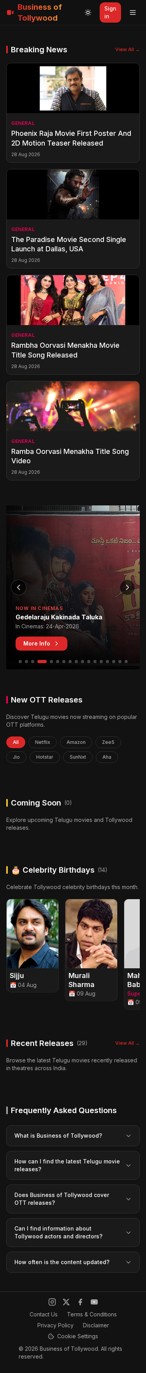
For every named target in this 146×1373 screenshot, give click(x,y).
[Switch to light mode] (88, 12)
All (16, 742)
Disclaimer (96, 1325)
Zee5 (108, 742)
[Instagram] (52, 1302)
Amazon (76, 742)
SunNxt (78, 757)
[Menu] (133, 12)
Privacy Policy (55, 1325)
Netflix (42, 742)
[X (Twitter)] (66, 1302)
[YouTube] (94, 1302)
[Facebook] (80, 1302)
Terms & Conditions (92, 1314)
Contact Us (44, 1314)
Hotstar (44, 757)
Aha (106, 757)
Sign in (110, 12)
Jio (16, 757)
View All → (127, 49)
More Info (36, 643)
